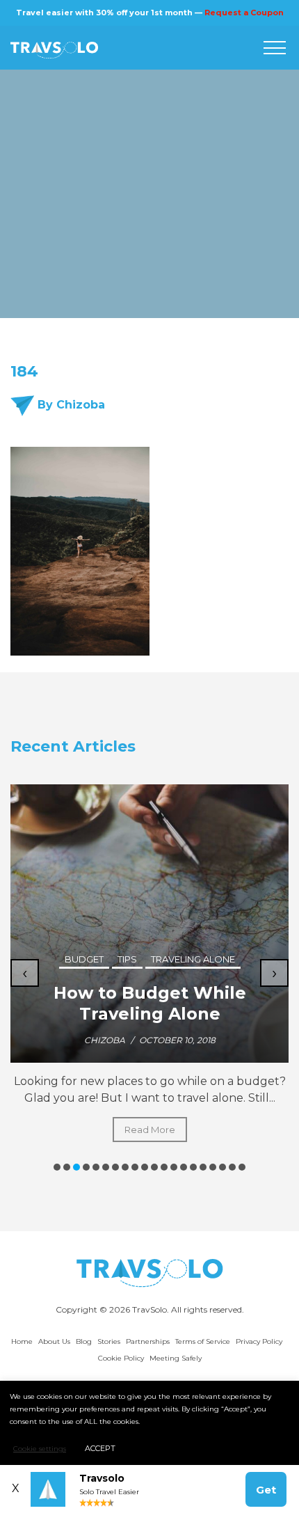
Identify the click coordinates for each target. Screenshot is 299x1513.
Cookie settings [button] (39, 1448)
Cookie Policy (121, 1358)
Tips (127, 959)
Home (22, 1341)
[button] (57, 1167)
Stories (108, 1341)
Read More (149, 1129)
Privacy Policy (259, 1341)
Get (266, 1489)
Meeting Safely (176, 1358)
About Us (54, 1341)
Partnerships (148, 1341)
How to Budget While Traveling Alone (150, 1003)
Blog (84, 1341)
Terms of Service (202, 1341)
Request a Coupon (244, 12)
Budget (84, 959)
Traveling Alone (193, 959)
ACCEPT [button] (100, 1448)
